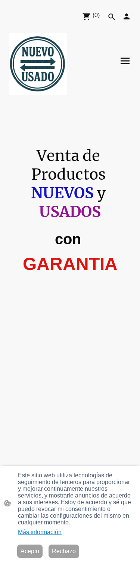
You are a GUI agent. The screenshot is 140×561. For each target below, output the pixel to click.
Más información (40, 532)
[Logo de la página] (38, 64)
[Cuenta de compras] (126, 16)
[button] (111, 16)
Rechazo (64, 551)
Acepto (30, 551)
